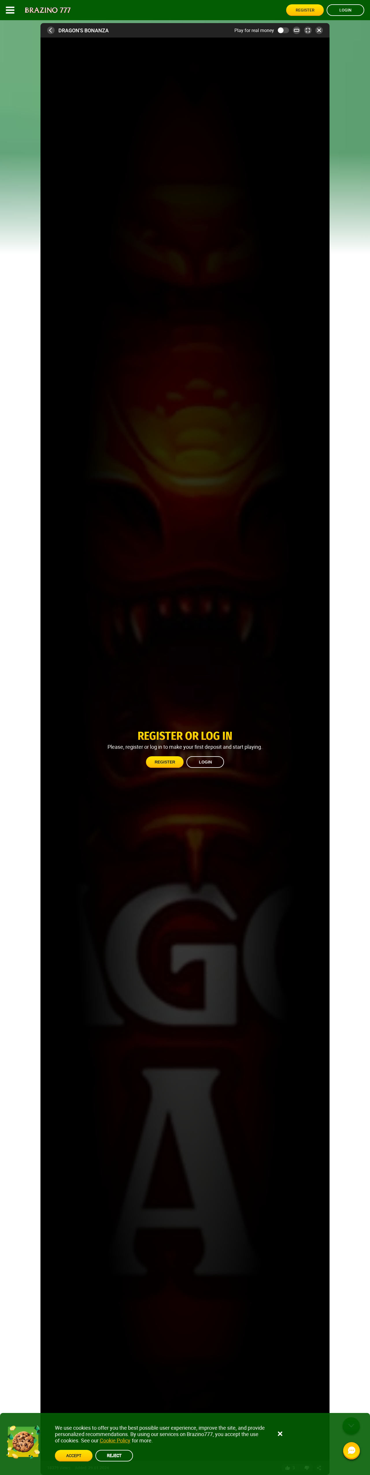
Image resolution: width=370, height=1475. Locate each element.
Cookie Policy (115, 1440)
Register (305, 10)
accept (73, 1455)
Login (345, 10)
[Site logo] (48, 10)
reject (114, 1455)
